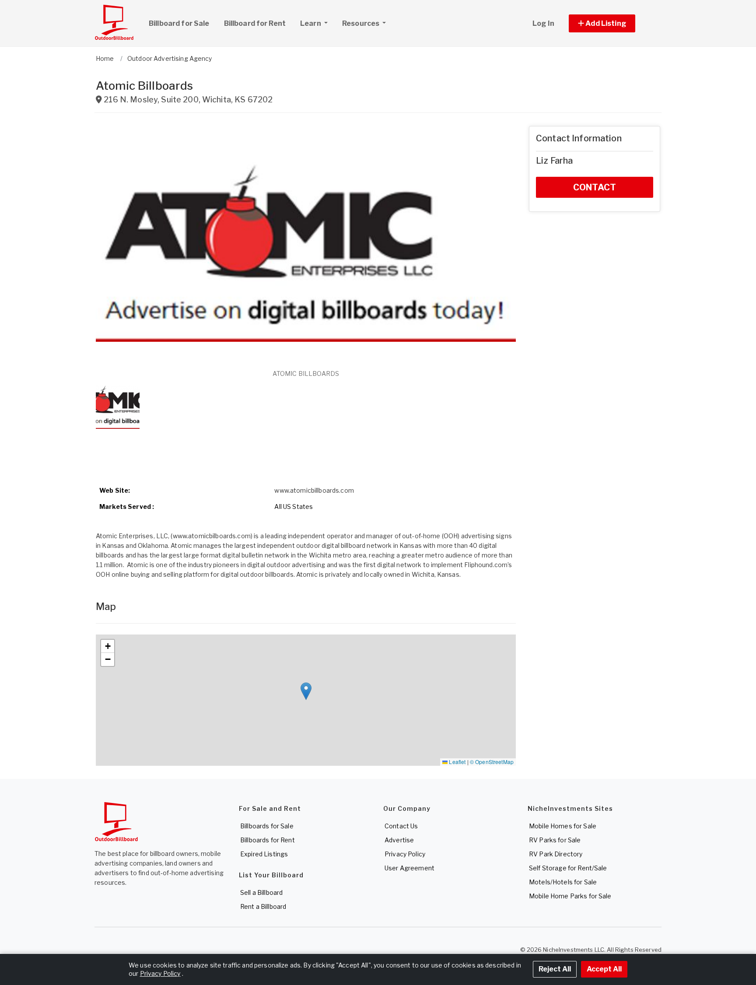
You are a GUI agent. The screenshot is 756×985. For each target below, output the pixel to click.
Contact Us (401, 826)
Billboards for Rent (267, 840)
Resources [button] (361, 23)
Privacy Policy (405, 854)
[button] (612, 23)
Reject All (555, 969)
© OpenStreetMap (492, 761)
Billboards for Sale (267, 826)
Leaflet (457, 761)
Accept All (604, 969)
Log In (543, 23)
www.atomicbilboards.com (212, 536)
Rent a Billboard (263, 906)
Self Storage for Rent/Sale (568, 868)
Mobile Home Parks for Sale (570, 896)
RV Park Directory (555, 854)
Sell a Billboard (261, 892)
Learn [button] (311, 23)
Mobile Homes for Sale (562, 826)
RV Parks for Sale (555, 840)
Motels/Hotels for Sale (563, 882)
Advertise (399, 840)
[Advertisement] (306, 452)
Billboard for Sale (179, 23)
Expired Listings (264, 854)
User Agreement (409, 868)
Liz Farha (554, 160)
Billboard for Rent (255, 23)
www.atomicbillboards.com (314, 490)
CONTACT (594, 187)
